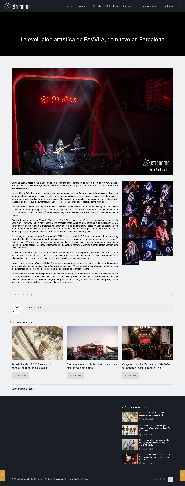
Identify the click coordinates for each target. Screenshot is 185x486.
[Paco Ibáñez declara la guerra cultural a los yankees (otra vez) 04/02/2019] (182, 475)
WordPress (82, 479)
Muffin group (37, 479)
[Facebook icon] (156, 479)
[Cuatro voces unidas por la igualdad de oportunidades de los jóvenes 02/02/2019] (2, 475)
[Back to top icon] (170, 479)
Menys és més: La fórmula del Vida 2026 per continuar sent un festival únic (146, 366)
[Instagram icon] (164, 479)
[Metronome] (17, 6)
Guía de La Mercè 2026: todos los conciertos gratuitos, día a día (32, 366)
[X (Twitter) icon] (158, 479)
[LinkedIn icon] (161, 479)
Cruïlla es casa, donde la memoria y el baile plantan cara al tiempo (92, 366)
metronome (34, 307)
